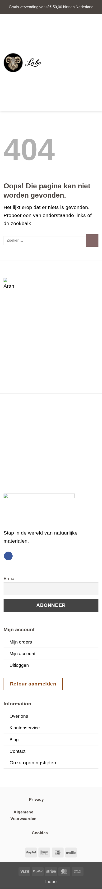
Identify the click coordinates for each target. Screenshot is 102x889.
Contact (17, 751)
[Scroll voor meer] (51, 773)
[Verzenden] (92, 240)
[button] (53, 63)
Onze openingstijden (32, 763)
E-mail (10, 578)
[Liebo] (24, 62)
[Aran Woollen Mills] (9, 284)
